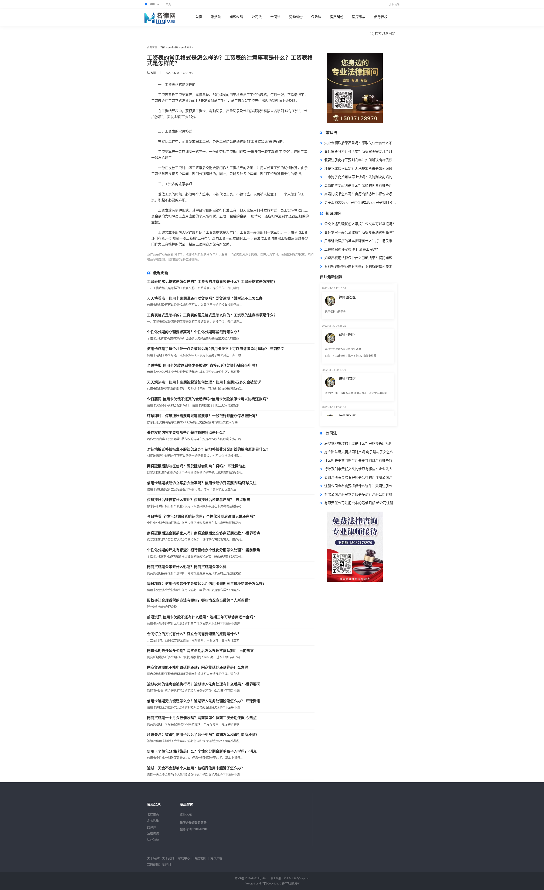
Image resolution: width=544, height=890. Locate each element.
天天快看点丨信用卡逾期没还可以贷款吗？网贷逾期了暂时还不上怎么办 (205, 298)
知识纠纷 (236, 17)
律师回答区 (347, 314)
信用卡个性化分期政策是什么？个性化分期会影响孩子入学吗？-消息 (202, 751)
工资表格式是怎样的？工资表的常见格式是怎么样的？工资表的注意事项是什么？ (212, 315)
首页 (168, 4)
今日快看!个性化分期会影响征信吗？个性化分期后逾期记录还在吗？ (202, 517)
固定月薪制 (244, 259)
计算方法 (230, 259)
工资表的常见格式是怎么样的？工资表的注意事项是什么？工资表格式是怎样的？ (212, 282)
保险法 (316, 17)
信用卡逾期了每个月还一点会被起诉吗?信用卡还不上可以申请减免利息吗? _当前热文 (215, 349)
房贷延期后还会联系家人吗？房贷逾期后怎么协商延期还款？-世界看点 (203, 533)
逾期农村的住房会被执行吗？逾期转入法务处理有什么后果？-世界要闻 (203, 684)
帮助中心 (184, 858)
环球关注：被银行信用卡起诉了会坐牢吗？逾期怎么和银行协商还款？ (203, 735)
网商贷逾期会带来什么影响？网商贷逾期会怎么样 (187, 567)
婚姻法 (216, 17)
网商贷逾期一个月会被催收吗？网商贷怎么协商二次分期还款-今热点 (202, 718)
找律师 (151, 827)
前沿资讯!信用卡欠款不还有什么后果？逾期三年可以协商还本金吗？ (202, 617)
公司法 (257, 17)
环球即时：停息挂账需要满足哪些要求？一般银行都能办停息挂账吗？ (203, 416)
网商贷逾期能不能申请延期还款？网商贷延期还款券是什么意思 (197, 668)
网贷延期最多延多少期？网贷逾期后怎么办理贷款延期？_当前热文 (200, 651)
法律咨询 (153, 833)
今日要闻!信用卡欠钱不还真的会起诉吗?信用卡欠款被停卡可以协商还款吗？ (208, 399)
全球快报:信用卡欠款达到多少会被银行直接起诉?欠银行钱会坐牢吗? (202, 366)
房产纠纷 (336, 17)
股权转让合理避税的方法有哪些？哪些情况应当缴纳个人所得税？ (199, 600)
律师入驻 (186, 814)
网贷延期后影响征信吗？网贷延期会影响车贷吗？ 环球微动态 (196, 466)
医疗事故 (359, 17)
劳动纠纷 (296, 17)
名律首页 (153, 814)
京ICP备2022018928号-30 (250, 878)
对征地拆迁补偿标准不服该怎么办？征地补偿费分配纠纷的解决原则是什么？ (208, 449)
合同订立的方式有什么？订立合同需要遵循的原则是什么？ (194, 634)
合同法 (275, 17)
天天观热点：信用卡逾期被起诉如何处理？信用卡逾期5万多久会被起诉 (204, 382)
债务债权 (381, 17)
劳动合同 (186, 47)
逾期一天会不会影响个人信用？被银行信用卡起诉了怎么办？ (196, 768)
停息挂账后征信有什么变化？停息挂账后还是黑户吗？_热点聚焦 (198, 500)
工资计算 (217, 259)
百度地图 (200, 858)
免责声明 (216, 858)
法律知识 (153, 840)
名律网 (166, 864)
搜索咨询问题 (384, 33)
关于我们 (168, 858)
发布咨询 (153, 820)
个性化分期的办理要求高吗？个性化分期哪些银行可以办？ (194, 332)
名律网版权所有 (291, 883)
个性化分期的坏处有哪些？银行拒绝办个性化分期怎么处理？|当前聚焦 (203, 550)
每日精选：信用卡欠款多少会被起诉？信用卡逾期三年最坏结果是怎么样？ (206, 584)
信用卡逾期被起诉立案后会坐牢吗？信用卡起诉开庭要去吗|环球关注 (201, 483)
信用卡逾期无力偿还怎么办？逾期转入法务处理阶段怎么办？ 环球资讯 (203, 701)
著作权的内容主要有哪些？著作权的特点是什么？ (187, 433)
